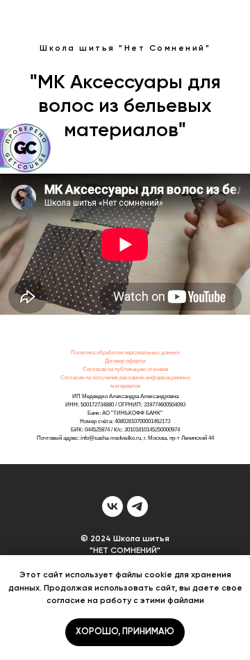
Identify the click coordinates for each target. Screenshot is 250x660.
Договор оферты (125, 361)
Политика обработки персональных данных (125, 352)
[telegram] (137, 506)
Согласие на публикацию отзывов (125, 369)
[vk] (112, 506)
